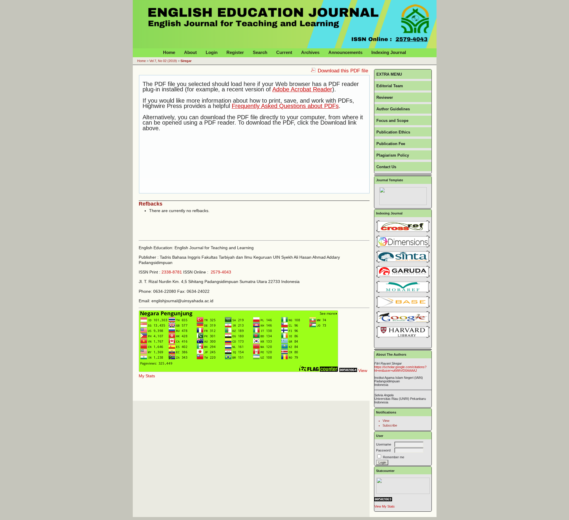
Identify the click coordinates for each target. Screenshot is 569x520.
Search (260, 52)
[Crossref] (403, 231)
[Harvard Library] (402, 332)
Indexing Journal (388, 52)
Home (169, 52)
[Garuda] (403, 276)
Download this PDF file (343, 71)
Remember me (393, 457)
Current (284, 52)
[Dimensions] (403, 246)
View (386, 420)
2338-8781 (172, 272)
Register (235, 52)
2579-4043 (221, 272)
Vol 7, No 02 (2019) (163, 61)
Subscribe (390, 425)
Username (383, 444)
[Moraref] (403, 291)
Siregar (185, 61)
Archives (310, 52)
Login (212, 52)
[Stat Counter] (402, 486)
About (190, 52)
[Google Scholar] (402, 317)
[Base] (403, 306)
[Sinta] (403, 261)
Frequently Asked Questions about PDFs (285, 106)
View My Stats (384, 506)
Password (383, 450)
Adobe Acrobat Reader (302, 89)
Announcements (345, 52)
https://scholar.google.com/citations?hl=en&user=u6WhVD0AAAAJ (400, 368)
